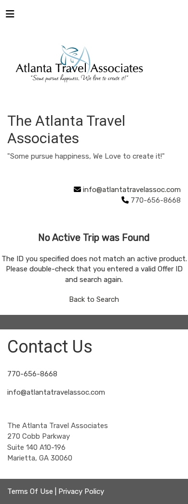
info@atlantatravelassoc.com (132, 189)
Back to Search (94, 299)
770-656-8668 (32, 374)
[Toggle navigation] (10, 16)
